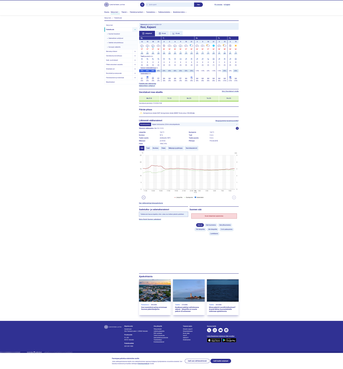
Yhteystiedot (158, 329)
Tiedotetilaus (158, 340)
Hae (198, 4)
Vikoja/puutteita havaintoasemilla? (227, 121)
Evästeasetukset (159, 342)
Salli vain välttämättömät (197, 361)
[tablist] (189, 33)
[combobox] (171, 5)
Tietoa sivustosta (159, 335)
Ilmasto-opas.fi (187, 329)
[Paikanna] (142, 5)
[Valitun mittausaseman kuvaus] (237, 128)
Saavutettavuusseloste (161, 337)
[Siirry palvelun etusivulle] (120, 5)
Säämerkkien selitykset (147, 86)
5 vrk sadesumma (226, 229)
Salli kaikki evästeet (220, 361)
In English (227, 4)
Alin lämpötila (212, 229)
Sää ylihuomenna (225, 225)
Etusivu (106, 12)
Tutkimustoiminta (164, 12)
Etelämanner (187, 340)
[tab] (147, 33)
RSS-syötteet (158, 333)
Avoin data (186, 333)
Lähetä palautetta (159, 331)
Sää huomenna (211, 225)
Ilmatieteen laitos (179, 12)
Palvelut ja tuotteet (136, 12)
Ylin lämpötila (200, 229)
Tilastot (124, 12)
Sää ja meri (114, 12)
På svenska (218, 4)
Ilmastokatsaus (188, 331)
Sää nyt (200, 225)
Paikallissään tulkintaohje (147, 83)
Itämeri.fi (185, 337)
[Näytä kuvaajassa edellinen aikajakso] (143, 197)
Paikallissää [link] (118, 18)
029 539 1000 (128, 346)
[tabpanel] (189, 59)
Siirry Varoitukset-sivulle (230, 91)
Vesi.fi (185, 335)
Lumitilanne (214, 233)
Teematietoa (150, 12)
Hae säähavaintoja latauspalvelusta (151, 203)
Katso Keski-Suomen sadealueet (150, 219)
